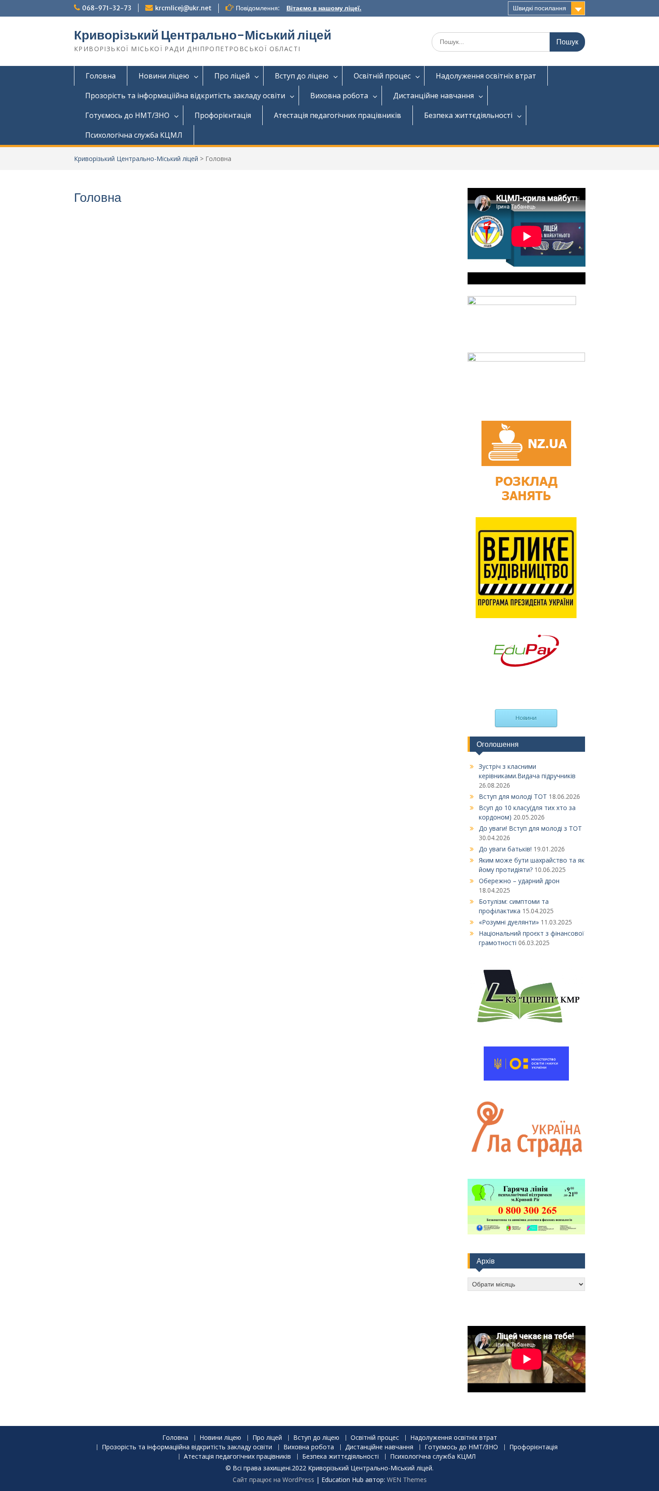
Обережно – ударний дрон (519, 880)
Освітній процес (382, 76)
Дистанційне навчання (433, 95)
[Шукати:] (508, 41)
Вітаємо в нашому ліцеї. (323, 8)
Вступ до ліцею (302, 76)
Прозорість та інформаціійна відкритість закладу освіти (185, 95)
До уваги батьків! (505, 849)
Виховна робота (339, 95)
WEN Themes (407, 1479)
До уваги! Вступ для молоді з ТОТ (530, 828)
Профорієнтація (223, 115)
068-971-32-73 (106, 8)
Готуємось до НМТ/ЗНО (127, 115)
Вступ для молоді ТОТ (513, 796)
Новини (526, 718)
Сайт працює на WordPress (273, 1479)
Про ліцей (232, 76)
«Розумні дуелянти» (509, 922)
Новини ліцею (164, 76)
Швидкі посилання (539, 8)
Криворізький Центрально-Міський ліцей (202, 35)
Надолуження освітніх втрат (486, 76)
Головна (101, 76)
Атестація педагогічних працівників (337, 115)
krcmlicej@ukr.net (183, 8)
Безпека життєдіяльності (468, 115)
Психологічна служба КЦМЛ (133, 135)
